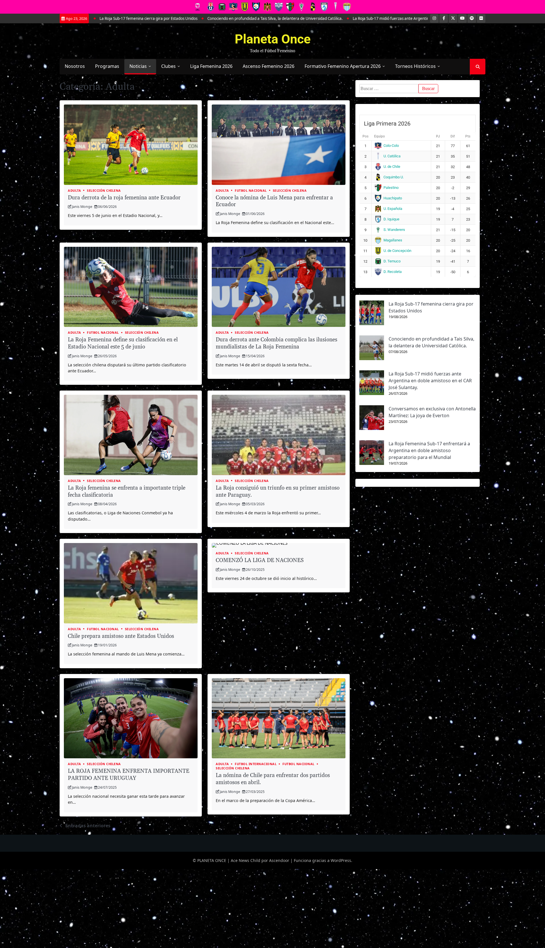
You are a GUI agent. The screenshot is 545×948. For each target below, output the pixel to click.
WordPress (341, 860)
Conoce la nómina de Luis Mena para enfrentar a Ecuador (274, 201)
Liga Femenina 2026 (211, 66)
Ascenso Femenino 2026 (268, 66)
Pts (467, 136)
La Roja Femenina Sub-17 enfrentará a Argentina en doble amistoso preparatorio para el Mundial (429, 450)
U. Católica (392, 156)
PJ (438, 136)
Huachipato (392, 198)
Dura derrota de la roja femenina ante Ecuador (124, 197)
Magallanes (392, 240)
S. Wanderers (394, 229)
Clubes (168, 66)
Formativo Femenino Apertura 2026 (343, 66)
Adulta (74, 190)
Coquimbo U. (393, 177)
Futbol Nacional (251, 190)
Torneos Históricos (415, 66)
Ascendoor (279, 860)
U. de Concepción (397, 251)
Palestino (391, 187)
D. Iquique (391, 219)
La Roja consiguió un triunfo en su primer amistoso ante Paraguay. (277, 492)
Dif (452, 136)
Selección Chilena (104, 190)
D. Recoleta (392, 272)
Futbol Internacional (255, 763)
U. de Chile (391, 166)
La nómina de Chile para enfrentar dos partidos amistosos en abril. (273, 779)
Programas (107, 66)
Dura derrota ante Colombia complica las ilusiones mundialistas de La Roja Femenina (276, 343)
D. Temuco (392, 261)
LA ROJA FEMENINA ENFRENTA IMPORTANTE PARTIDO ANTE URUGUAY (128, 775)
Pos (365, 136)
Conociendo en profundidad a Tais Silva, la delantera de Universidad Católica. (204, 18)
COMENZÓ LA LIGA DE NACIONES (260, 560)
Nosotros (75, 66)
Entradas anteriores (87, 825)
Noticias (138, 66)
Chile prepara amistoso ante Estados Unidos (121, 636)
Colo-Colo (391, 145)
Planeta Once (273, 39)
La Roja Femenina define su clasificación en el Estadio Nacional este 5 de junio (123, 343)
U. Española (392, 208)
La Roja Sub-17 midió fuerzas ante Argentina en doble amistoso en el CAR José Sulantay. (359, 18)
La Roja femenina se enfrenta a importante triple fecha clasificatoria (126, 492)
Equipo (379, 136)
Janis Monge (82, 206)
